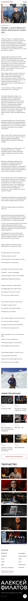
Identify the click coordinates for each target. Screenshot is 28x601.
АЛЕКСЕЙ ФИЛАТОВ (7, 2)
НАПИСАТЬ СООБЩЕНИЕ (7, 567)
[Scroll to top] (25, 596)
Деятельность (23, 556)
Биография (22, 553)
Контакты (21, 567)
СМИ (20, 559)
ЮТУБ (2, 559)
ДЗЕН (2, 564)
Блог (20, 562)
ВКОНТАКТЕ (4, 553)
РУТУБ (2, 561)
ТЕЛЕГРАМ (4, 556)
